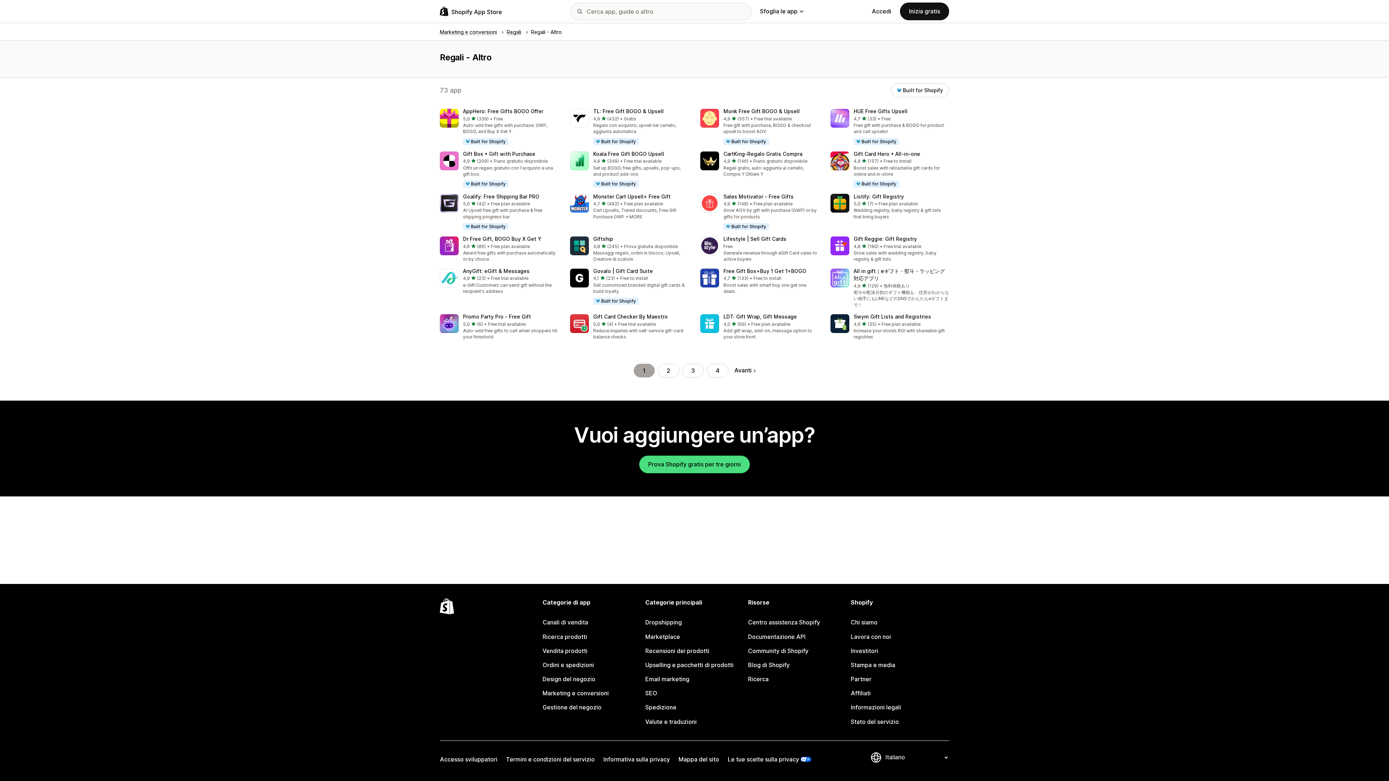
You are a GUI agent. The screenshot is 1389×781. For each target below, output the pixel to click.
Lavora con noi (871, 636)
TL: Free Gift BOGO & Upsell (628, 111)
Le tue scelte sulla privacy (763, 759)
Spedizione (660, 707)
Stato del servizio (875, 721)
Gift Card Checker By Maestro (630, 316)
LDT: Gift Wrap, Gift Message (760, 316)
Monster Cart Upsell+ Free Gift (632, 196)
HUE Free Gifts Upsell (881, 111)
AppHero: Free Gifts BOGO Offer (503, 111)
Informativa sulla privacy (636, 759)
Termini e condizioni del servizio (550, 759)
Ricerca (758, 679)
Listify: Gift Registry (879, 196)
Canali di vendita (565, 622)
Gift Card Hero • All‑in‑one (887, 154)
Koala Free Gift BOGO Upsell (628, 154)
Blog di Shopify (769, 665)
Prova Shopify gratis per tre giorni (694, 464)
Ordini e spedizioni (568, 665)
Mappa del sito (699, 759)
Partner (861, 679)
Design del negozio (569, 679)
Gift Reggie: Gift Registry (885, 239)
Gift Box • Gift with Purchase (499, 154)
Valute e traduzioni (671, 721)
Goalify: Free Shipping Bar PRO (501, 196)
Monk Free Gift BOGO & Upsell (761, 111)
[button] (499, 127)
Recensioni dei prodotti (677, 650)
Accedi (881, 11)
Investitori (864, 650)
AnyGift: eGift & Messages (496, 271)
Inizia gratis (924, 11)
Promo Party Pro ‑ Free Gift (497, 316)
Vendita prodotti (565, 650)
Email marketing (667, 679)
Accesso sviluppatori (468, 759)
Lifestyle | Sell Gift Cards (754, 239)
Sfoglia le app (779, 11)
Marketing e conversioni (576, 693)
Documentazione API (777, 636)
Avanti (743, 370)
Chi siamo (864, 622)
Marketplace (662, 636)
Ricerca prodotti (565, 636)
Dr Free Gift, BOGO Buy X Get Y (502, 239)
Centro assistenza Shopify (784, 622)
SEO (651, 693)
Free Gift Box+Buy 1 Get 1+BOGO (764, 271)
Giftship (603, 239)
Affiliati (861, 693)
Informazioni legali (876, 707)
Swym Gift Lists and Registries (892, 316)
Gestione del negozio (572, 707)
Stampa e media (873, 665)
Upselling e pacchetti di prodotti (689, 665)
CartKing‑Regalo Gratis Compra (762, 154)
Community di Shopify (778, 650)
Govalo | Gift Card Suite (623, 271)
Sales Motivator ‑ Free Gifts (758, 196)
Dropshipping (663, 622)
